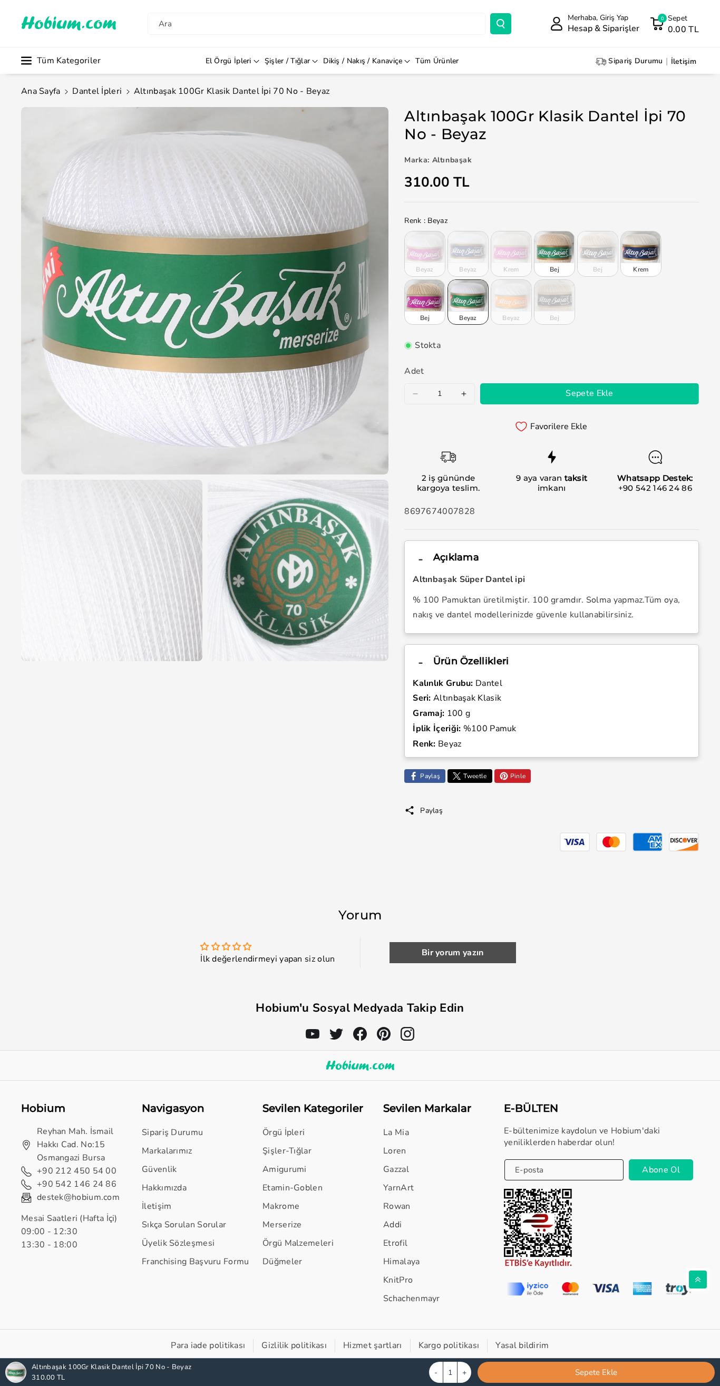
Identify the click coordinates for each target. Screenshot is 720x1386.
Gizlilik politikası (294, 1345)
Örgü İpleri (283, 1132)
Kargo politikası (449, 1345)
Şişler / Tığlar (287, 61)
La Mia (396, 1132)
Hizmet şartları (372, 1345)
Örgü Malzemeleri (298, 1243)
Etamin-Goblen (292, 1188)
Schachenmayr (411, 1298)
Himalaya (401, 1261)
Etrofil (395, 1243)
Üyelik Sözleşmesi (178, 1243)
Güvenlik (159, 1169)
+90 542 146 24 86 (655, 488)
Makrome (280, 1206)
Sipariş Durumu (172, 1132)
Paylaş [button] (431, 811)
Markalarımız (167, 1151)
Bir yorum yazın (453, 952)
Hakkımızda (164, 1188)
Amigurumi (284, 1169)
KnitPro (398, 1280)
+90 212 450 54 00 (76, 1171)
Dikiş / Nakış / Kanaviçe (362, 61)
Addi (392, 1224)
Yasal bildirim (522, 1345)
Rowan (397, 1206)
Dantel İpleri (97, 91)
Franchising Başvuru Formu (195, 1261)
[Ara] (500, 23)
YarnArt (398, 1188)
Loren (394, 1151)
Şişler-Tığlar (287, 1151)
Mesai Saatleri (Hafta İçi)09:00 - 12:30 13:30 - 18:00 (69, 1232)
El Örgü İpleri (228, 61)
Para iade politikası (208, 1345)
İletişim (156, 1206)
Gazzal (396, 1169)
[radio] (424, 253)
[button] (674, 23)
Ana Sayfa (41, 91)
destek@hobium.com (78, 1197)
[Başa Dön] (697, 1279)
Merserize (282, 1224)
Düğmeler (282, 1261)
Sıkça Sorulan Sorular (184, 1224)
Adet (414, 371)
